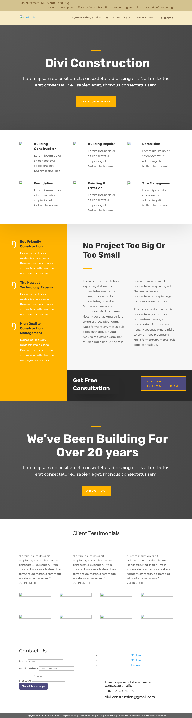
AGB (99, 715)
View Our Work (96, 101)
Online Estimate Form (162, 383)
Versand (123, 715)
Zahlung (110, 715)
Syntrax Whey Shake (86, 17)
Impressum (69, 715)
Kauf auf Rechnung (159, 7)
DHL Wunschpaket (61, 7)
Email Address (28, 668)
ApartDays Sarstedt (154, 715)
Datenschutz (86, 715)
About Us (96, 490)
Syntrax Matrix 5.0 (117, 17)
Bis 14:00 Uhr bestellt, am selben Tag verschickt (110, 7)
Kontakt (135, 715)
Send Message (33, 686)
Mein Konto (143, 17)
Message (25, 680)
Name (23, 661)
